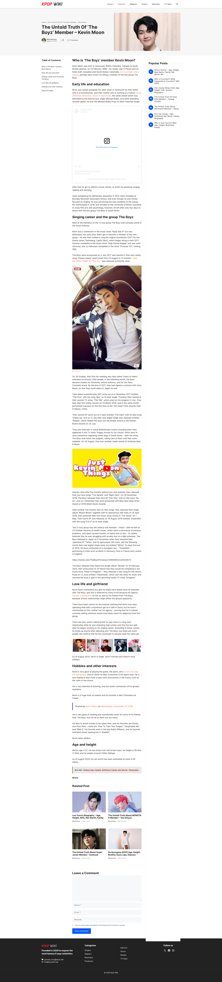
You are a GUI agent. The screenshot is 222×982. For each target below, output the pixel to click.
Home (44, 22)
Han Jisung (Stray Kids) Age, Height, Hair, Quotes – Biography (167, 90)
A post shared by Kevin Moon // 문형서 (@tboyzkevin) (106, 179)
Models (123, 955)
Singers (110, 4)
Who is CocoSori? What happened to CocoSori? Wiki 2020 (166, 81)
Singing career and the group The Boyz (53, 78)
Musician (156, 4)
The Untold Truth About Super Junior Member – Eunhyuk (87, 853)
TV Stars (124, 959)
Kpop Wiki (114, 973)
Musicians (89, 957)
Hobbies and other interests (52, 87)
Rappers (133, 4)
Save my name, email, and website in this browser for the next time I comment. (100, 925)
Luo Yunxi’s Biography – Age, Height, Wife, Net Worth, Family (88, 816)
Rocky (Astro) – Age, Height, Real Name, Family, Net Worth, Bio (166, 72)
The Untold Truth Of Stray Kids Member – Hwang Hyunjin (165, 99)
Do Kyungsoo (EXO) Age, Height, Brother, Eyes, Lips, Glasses (124, 853)
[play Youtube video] (107, 468)
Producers (89, 961)
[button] (177, 4)
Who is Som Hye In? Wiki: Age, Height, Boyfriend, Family (165, 125)
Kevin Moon (76, 371)
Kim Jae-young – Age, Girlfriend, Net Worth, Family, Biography (167, 116)
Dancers (121, 4)
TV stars (168, 4)
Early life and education (50, 73)
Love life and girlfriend (50, 83)
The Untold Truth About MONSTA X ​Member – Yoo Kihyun (124, 816)
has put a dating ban (82, 595)
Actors (144, 4)
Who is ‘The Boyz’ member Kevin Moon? (52, 68)
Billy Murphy (52, 39)
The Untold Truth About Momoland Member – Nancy (166, 107)
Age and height (47, 90)
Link (69, 40)
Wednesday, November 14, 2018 (117, 706)
